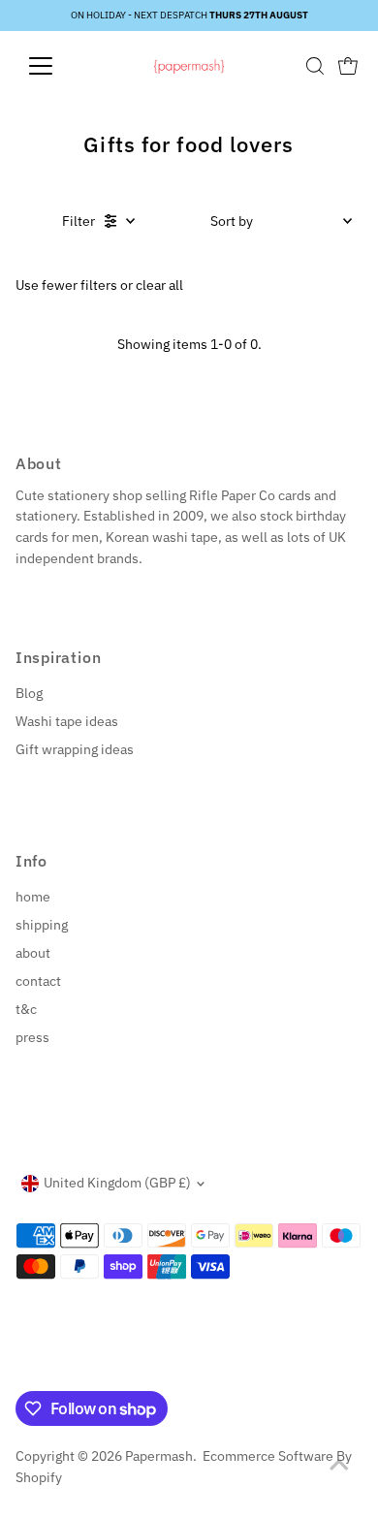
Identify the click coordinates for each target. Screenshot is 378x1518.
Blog (29, 693)
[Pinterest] (71, 1367)
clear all (159, 285)
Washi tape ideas (67, 721)
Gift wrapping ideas (75, 749)
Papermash (159, 1456)
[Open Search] (315, 66)
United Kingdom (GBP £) (117, 1182)
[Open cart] (348, 66)
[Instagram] (46, 1367)
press (32, 1037)
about (33, 953)
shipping (42, 924)
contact (38, 981)
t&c (26, 1009)
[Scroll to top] (339, 1464)
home (33, 896)
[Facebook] (24, 1367)
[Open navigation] (56, 66)
